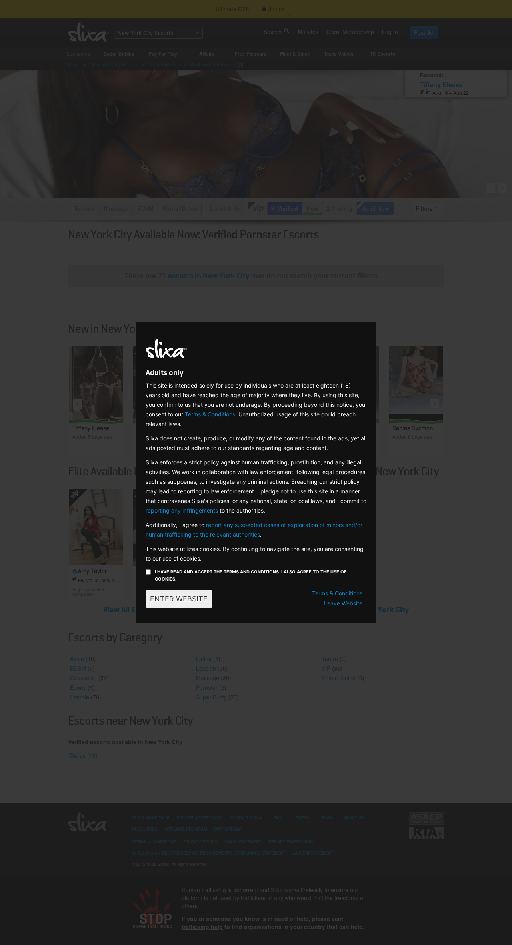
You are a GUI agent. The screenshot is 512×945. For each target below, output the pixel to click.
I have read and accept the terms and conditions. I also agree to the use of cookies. (250, 575)
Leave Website (343, 603)
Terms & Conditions (210, 414)
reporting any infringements (182, 510)
